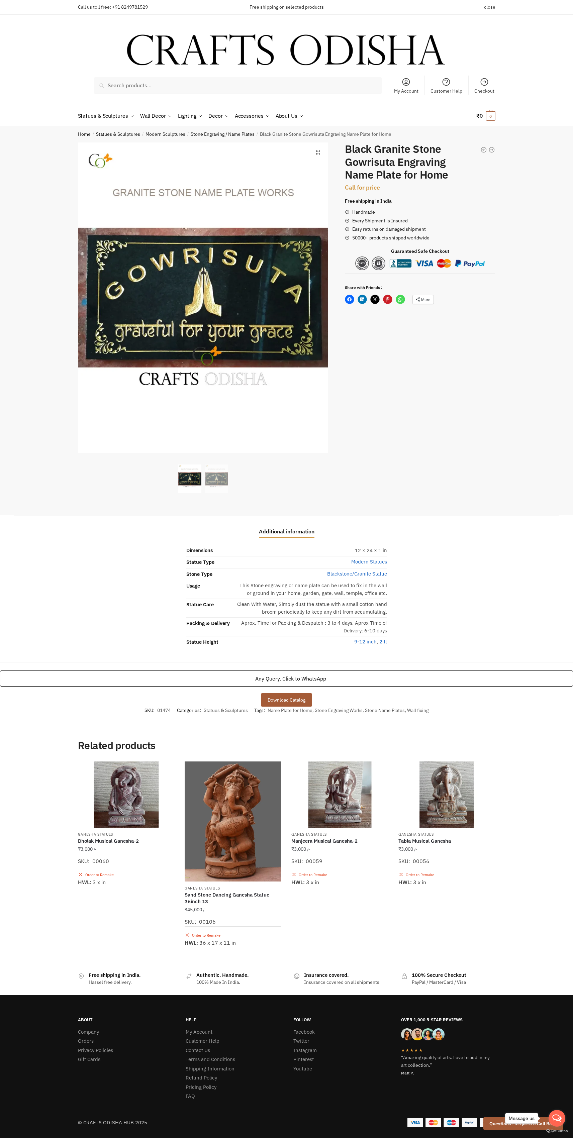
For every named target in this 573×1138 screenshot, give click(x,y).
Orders (86, 1041)
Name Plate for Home (290, 710)
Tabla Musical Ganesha (424, 841)
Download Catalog (286, 700)
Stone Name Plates (385, 710)
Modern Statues (369, 561)
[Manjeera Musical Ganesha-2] (339, 794)
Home (84, 134)
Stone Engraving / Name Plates (223, 134)
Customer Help (446, 91)
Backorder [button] (126, 953)
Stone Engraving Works (339, 710)
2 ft (383, 641)
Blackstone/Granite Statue (357, 574)
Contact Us (198, 1050)
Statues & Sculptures (118, 134)
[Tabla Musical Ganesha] (446, 794)
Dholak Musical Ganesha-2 (108, 841)
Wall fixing (417, 710)
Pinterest (303, 1059)
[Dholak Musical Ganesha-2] (126, 794)
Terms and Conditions (210, 1059)
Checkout (484, 91)
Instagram (305, 1050)
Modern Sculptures (165, 134)
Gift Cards (89, 1059)
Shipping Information (210, 1068)
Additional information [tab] (286, 531)
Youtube (302, 1068)
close (489, 7)
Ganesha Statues (95, 834)
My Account (406, 91)
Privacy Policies (95, 1050)
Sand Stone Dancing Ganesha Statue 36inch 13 (227, 898)
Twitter (301, 1041)
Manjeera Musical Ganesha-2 (324, 841)
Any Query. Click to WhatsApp (290, 678)
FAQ (190, 1096)
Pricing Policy (201, 1087)
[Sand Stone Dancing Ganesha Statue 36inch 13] (233, 821)
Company (88, 1032)
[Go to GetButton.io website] (557, 1131)
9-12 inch (365, 641)
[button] (318, 152)
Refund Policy (201, 1077)
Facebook (304, 1032)
